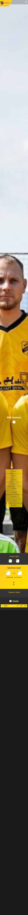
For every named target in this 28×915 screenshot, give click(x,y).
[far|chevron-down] (14, 422)
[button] (26, 2)
